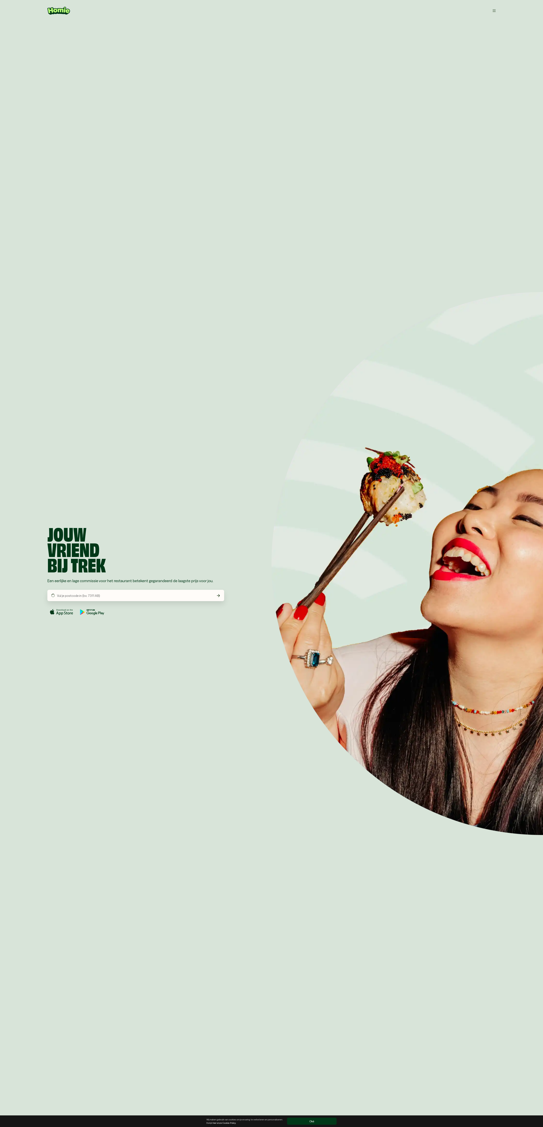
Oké (311, 1121)
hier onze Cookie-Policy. (224, 1122)
